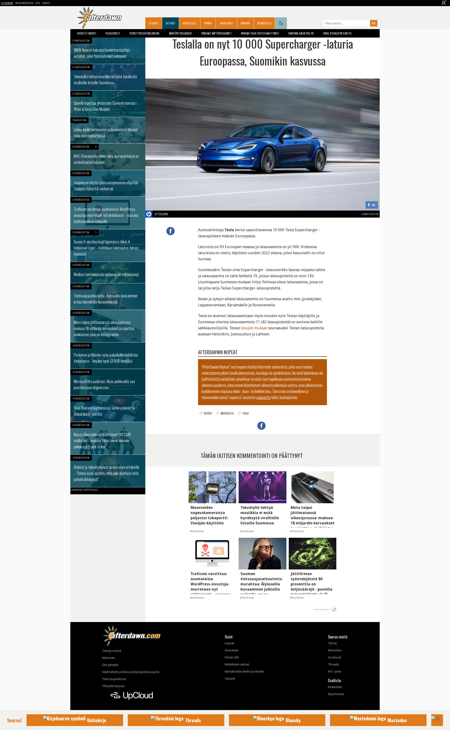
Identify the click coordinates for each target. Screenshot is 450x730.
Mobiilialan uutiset (237, 664)
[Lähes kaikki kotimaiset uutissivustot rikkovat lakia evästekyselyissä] (107, 130)
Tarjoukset (226, 23)
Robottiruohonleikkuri (144, 33)
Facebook (334, 657)
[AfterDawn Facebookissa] (318, 24)
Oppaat (208, 23)
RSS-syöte (334, 671)
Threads (333, 664)
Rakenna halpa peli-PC (301, 33)
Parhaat (245, 23)
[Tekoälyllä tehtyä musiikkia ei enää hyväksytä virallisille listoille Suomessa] (107, 77)
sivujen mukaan (254, 328)
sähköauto (227, 413)
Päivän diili (232, 657)
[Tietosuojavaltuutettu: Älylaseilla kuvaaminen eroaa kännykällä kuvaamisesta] (107, 296)
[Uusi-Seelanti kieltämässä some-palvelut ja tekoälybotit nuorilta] (107, 409)
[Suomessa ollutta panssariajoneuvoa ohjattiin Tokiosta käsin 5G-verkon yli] (107, 183)
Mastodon (335, 650)
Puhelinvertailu (24, 3)
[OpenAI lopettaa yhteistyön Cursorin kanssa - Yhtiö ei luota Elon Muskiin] (107, 104)
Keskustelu (264, 23)
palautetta (263, 397)
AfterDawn (7, 3)
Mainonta (108, 658)
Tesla (245, 413)
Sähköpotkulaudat (180, 33)
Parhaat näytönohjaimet (216, 33)
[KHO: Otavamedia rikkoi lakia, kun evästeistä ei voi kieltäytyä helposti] (107, 157)
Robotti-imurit (86, 33)
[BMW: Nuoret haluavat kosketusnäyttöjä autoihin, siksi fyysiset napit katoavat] (107, 51)
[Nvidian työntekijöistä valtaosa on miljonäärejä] (107, 272)
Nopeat (208, 413)
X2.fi (38, 3)
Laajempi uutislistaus (84, 489)
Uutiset (170, 23)
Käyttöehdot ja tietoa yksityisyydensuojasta (130, 672)
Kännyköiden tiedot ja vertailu (244, 671)
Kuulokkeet (113, 33)
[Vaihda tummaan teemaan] (281, 23)
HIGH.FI (46, 3)
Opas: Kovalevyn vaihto (337, 33)
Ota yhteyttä (110, 665)
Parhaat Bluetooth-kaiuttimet (260, 33)
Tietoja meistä (111, 651)
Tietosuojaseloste (114, 679)
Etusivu (153, 23)
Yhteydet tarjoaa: (113, 686)
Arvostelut (190, 23)
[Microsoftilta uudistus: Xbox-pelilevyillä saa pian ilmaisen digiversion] (107, 382)
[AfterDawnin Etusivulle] (99, 17)
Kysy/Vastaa (336, 694)
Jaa (373, 205)
